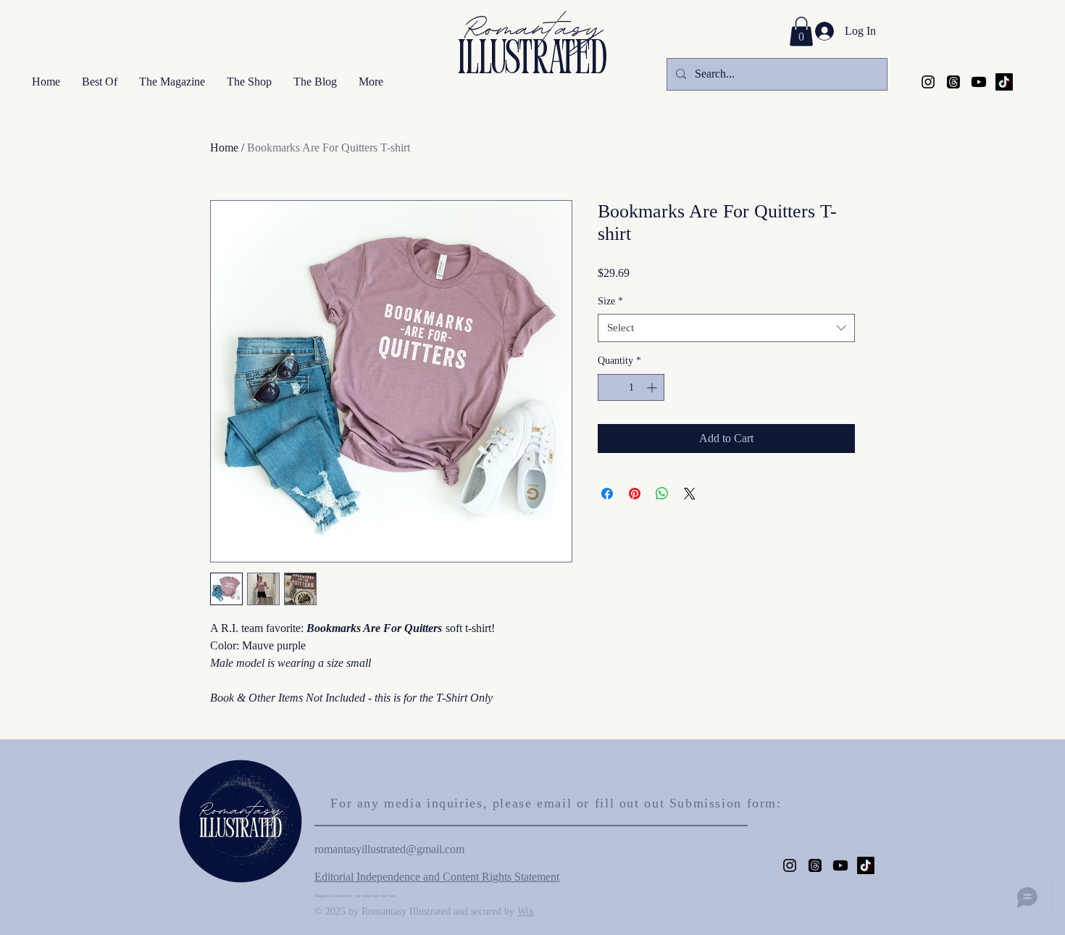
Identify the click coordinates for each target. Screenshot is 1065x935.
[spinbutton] (631, 387)
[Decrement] (609, 387)
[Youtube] (978, 82)
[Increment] (653, 387)
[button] (801, 31)
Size (610, 301)
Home (224, 147)
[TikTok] (1004, 82)
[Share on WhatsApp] (662, 493)
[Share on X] (689, 493)
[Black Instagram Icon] (928, 82)
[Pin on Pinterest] (634, 493)
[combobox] (726, 328)
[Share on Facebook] (607, 493)
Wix (525, 911)
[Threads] (953, 82)
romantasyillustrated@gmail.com (389, 849)
